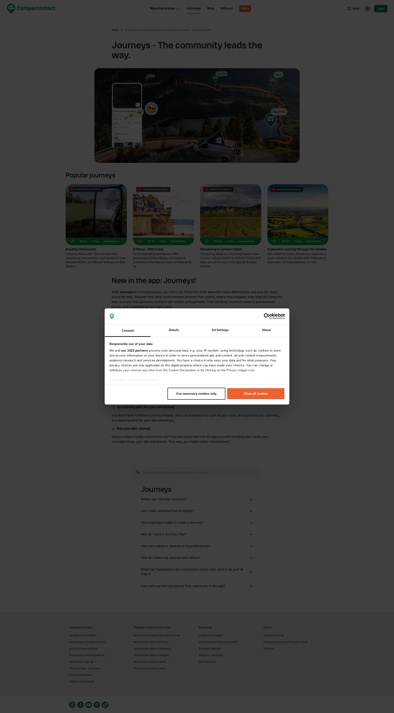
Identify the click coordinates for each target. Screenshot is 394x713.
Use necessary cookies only (196, 393)
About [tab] (266, 330)
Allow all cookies (256, 393)
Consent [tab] (128, 330)
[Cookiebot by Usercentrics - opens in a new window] (267, 316)
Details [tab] (174, 330)
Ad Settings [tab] (220, 330)
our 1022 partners (134, 350)
